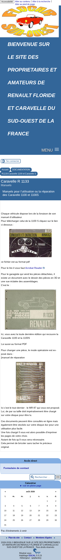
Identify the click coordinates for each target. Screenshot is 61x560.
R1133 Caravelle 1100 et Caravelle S (19, 174)
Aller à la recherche (41, 1)
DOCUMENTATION (21, 169)
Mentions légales (44, 537)
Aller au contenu (22, 1)
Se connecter (12, 161)
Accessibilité (7, 2)
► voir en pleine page (30, 485)
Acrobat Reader (33, 268)
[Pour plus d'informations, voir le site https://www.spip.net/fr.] (37, 553)
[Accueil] (29, 36)
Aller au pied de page (25, 4)
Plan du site (14, 537)
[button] (56, 149)
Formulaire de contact (16, 468)
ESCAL (32, 555)
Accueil (5, 169)
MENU (47, 150)
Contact (28, 537)
